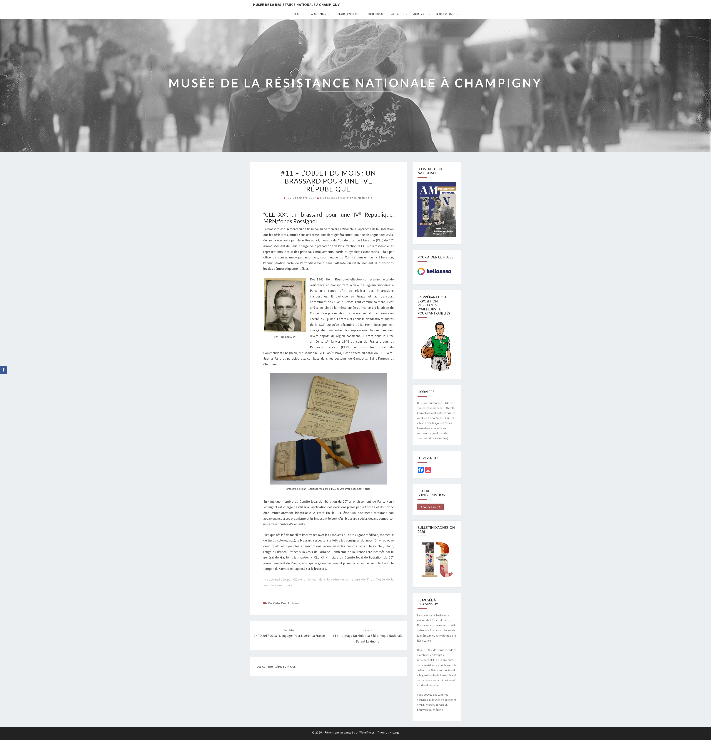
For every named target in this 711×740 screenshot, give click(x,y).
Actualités (397, 14)
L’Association (318, 14)
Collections (375, 14)
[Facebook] (3, 370)
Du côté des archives (283, 603)
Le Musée (296, 14)
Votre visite (420, 14)
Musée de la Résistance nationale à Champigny (296, 4)
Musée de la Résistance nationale (346, 197)
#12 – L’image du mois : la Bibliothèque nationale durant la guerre (367, 636)
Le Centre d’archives (347, 14)
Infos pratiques (445, 14)
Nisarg (394, 732)
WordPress (367, 732)
